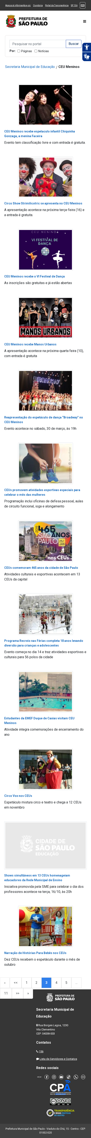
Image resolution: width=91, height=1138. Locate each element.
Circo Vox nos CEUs (18, 795)
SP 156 (74, 5)
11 (6, 993)
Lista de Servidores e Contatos (58, 1058)
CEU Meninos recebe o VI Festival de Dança (34, 276)
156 (41, 1051)
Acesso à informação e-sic (18, 5)
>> (17, 993)
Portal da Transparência (57, 5)
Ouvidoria (38, 5)
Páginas (26, 51)
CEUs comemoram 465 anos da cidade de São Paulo (41, 567)
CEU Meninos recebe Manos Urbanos (30, 344)
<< (16, 983)
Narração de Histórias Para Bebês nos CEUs (35, 953)
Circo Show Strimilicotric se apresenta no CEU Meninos (43, 203)
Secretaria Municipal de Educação (30, 67)
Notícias (43, 51)
